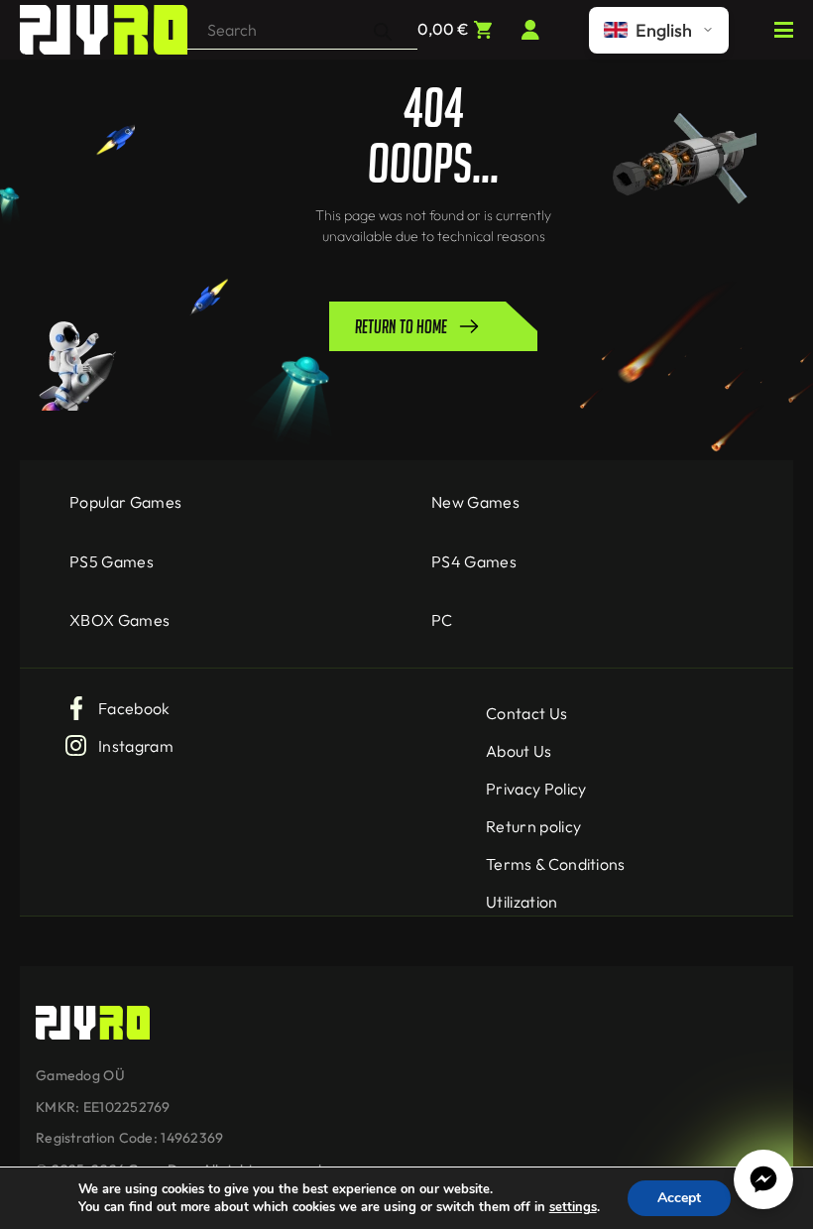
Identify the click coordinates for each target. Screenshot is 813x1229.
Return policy (533, 826)
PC (442, 620)
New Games (475, 502)
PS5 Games (111, 561)
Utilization (522, 902)
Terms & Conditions (556, 864)
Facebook (134, 708)
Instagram (136, 746)
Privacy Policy (536, 789)
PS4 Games (474, 561)
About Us (519, 751)
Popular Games (125, 502)
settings (573, 1207)
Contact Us (526, 713)
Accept (679, 1197)
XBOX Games (119, 620)
